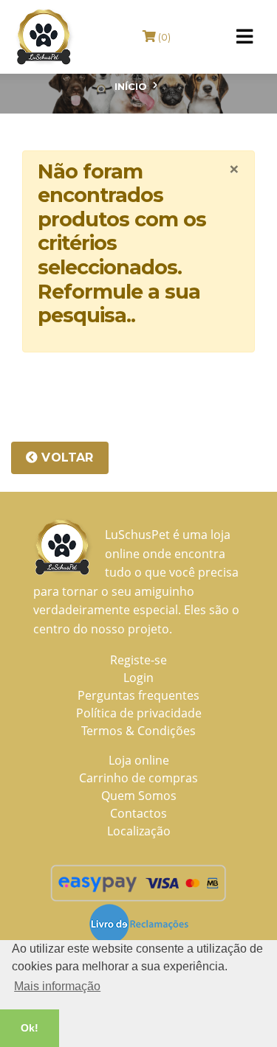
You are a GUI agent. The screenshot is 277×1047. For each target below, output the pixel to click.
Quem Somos (139, 795)
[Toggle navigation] (244, 37)
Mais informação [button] (57, 986)
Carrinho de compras (138, 778)
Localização (139, 831)
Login (138, 677)
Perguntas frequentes (138, 695)
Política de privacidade (139, 713)
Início (130, 86)
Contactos (138, 813)
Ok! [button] (29, 1028)
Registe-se (138, 660)
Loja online (139, 760)
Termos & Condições (138, 731)
